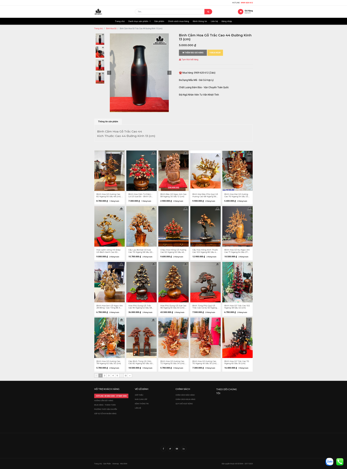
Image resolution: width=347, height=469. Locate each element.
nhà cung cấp (141, 399)
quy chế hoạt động (184, 404)
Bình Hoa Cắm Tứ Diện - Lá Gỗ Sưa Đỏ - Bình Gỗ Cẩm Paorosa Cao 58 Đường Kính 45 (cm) (140, 195)
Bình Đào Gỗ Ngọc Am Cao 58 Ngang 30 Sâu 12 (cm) (173, 195)
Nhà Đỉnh (124, 464)
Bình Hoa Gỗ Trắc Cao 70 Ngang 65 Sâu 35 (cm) (236, 362)
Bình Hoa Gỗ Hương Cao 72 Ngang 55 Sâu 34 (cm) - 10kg (173, 362)
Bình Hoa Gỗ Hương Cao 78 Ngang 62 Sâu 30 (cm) (108, 362)
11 (126, 375)
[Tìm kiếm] (208, 11)
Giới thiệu (139, 395)
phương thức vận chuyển (105, 409)
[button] (109, 73)
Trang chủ (98, 28)
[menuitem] (120, 21)
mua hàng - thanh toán (105, 405)
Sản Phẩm (107, 464)
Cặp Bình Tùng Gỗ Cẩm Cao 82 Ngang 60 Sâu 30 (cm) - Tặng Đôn (140, 362)
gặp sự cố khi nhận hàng (105, 414)
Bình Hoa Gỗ (111, 28)
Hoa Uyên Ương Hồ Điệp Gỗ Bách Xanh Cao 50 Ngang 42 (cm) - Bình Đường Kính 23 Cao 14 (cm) (109, 251)
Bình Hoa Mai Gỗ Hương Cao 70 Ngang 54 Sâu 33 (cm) (236, 195)
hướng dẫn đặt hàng (103, 401)
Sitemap (115, 464)
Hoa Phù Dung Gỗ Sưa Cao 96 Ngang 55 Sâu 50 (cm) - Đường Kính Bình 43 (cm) (173, 307)
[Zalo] (329, 461)
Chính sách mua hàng (185, 399)
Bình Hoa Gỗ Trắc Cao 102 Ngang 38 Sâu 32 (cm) (237, 307)
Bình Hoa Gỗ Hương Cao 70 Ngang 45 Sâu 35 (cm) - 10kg (205, 362)
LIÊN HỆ (138, 408)
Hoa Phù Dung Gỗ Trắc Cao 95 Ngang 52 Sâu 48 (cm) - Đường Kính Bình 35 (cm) (141, 307)
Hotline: (242, 3)
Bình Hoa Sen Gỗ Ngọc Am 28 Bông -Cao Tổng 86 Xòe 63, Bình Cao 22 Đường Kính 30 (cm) (109, 307)
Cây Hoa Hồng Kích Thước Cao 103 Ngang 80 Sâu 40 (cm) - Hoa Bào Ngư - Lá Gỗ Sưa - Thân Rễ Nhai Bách (205, 251)
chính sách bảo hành (185, 395)
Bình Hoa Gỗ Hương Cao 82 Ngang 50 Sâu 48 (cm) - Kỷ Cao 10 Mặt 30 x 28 (109, 195)
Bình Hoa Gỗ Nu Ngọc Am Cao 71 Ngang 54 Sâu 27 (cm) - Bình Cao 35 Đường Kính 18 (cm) (237, 251)
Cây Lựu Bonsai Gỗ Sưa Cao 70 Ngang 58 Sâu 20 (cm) (140, 251)
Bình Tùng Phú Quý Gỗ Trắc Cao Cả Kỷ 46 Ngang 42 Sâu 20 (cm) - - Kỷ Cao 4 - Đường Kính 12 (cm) (205, 307)
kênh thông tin (142, 404)
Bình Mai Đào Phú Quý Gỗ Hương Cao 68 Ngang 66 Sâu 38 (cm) (205, 195)
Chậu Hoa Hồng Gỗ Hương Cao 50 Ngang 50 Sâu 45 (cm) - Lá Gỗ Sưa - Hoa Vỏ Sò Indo (173, 251)
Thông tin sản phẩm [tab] (108, 121)
